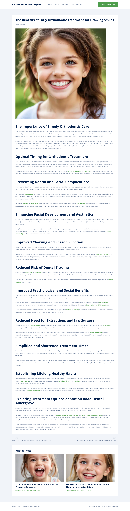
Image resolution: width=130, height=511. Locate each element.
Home (50, 4)
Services (65, 4)
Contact (79, 4)
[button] (108, 4)
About (57, 4)
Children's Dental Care (22, 490)
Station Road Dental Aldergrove (26, 4)
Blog (72, 4)
